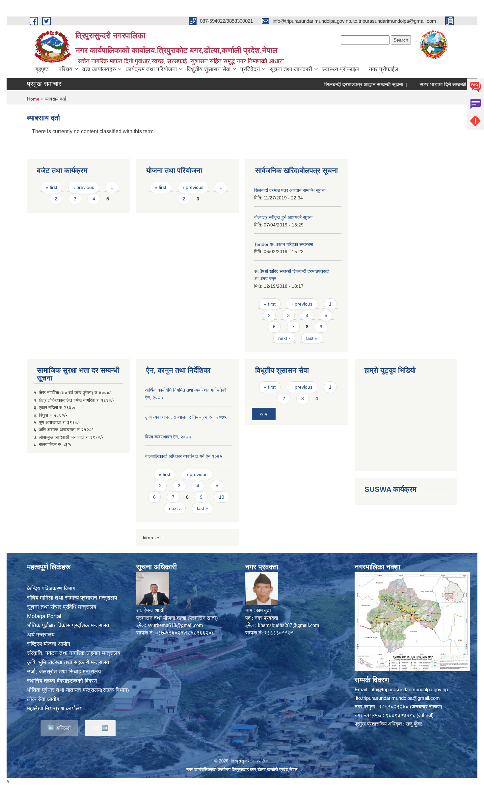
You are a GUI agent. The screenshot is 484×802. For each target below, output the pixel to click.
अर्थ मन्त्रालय (40, 635)
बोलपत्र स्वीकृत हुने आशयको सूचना (283, 217)
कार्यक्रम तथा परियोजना (151, 69)
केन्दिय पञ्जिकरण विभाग (51, 588)
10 (221, 497)
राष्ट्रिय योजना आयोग (48, 644)
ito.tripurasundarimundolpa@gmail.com (398, 698)
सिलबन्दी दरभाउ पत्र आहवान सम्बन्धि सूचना (289, 190)
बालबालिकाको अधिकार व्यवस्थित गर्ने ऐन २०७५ (183, 456)
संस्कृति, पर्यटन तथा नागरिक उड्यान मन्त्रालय (73, 653)
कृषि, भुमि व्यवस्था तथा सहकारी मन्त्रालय (68, 662)
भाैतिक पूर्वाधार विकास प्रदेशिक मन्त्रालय (68, 625)
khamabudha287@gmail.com (288, 625)
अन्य (263, 414)
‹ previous (83, 187)
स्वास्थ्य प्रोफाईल (340, 69)
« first (51, 187)
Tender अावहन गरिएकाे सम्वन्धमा (283, 244)
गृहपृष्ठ (42, 69)
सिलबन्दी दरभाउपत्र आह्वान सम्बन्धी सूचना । (349, 84)
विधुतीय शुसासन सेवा (208, 69)
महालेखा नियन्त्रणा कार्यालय (54, 708)
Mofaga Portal (44, 616)
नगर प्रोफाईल (383, 69)
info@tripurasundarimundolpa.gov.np (408, 689)
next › (284, 338)
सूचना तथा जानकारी (291, 69)
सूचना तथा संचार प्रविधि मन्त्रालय (61, 607)
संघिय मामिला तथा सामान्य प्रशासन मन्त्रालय (72, 598)
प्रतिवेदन (250, 69)
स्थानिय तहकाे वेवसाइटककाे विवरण (62, 681)
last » (311, 338)
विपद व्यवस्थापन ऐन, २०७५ (168, 436)
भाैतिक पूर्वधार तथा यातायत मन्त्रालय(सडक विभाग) (78, 690)
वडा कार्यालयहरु (99, 69)
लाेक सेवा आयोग (43, 699)
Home (33, 99)
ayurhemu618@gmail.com (175, 625)
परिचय (65, 69)
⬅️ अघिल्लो (59, 728)
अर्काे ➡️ (100, 728)
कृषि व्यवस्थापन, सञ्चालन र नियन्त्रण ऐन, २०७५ (186, 417)
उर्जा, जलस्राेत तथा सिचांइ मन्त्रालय (64, 671)
